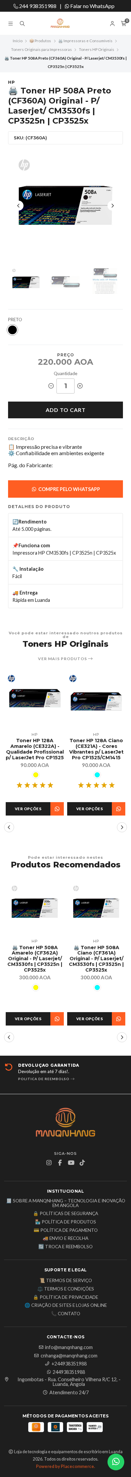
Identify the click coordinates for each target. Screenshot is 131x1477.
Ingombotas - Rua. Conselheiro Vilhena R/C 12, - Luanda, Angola (69, 1382)
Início (18, 41)
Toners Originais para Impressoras (41, 49)
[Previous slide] (18, 206)
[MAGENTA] (97, 780)
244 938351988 (37, 6)
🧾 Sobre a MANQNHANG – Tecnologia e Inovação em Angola (65, 1203)
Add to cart (66, 410)
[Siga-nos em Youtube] (71, 1163)
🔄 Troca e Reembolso (65, 1247)
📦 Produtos (40, 41)
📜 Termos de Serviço (65, 1280)
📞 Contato (65, 1314)
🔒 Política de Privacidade (65, 1297)
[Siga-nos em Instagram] (49, 1163)
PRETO (15, 320)
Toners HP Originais (96, 49)
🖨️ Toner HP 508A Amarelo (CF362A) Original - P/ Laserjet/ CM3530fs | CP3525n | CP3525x (34, 959)
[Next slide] (112, 206)
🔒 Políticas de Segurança (65, 1213)
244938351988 (69, 1372)
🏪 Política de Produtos (65, 1222)
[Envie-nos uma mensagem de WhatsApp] (115, 1462)
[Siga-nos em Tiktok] (82, 1163)
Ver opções (28, 808)
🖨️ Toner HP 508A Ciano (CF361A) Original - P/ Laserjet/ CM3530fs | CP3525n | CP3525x (96, 959)
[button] (9, 827)
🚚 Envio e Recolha (65, 1238)
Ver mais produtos (63, 659)
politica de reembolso (44, 1079)
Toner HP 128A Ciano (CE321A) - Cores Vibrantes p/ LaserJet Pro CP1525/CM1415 (35, 749)
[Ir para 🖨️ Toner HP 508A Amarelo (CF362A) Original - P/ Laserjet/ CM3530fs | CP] (35, 908)
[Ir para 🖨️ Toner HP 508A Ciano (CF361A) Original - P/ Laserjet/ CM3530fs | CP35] (96, 908)
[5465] (35, 774)
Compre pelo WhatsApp (68, 489)
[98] (12, 330)
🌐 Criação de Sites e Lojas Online (66, 1305)
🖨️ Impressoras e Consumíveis (85, 41)
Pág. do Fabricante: (30, 465)
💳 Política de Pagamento (66, 1230)
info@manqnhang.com (69, 1347)
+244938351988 (69, 1363)
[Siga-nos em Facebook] (60, 1163)
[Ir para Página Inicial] (65, 23)
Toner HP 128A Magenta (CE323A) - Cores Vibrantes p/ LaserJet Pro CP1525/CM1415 (96, 752)
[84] (35, 987)
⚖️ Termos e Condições (65, 1289)
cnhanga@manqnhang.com (69, 1355)
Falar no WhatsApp (92, 6)
